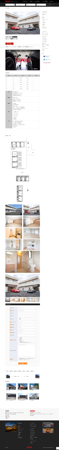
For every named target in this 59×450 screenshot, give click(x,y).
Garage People (44, 43)
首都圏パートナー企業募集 (33, 437)
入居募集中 (44, 22)
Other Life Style (44, 41)
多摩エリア (11, 412)
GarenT (47, 447)
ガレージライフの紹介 (45, 34)
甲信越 (6, 416)
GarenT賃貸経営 (37, 1)
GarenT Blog (38, 412)
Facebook (6, 447)
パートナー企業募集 (44, 1)
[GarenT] (29, 447)
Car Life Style (44, 36)
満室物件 (44, 24)
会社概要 (31, 442)
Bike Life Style (32, 430)
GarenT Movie (32, 415)
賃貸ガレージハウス (45, 19)
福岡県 (8, 415)
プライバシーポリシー (45, 48)
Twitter (5, 447)
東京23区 (8, 412)
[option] (22, 285)
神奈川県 (15, 412)
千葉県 (20, 412)
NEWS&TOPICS (25, 1)
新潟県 (9, 416)
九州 (6, 415)
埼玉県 (18, 412)
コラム (36, 412)
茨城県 (22, 412)
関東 (6, 412)
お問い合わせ (52, 1)
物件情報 (31, 1)
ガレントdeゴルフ (44, 31)
